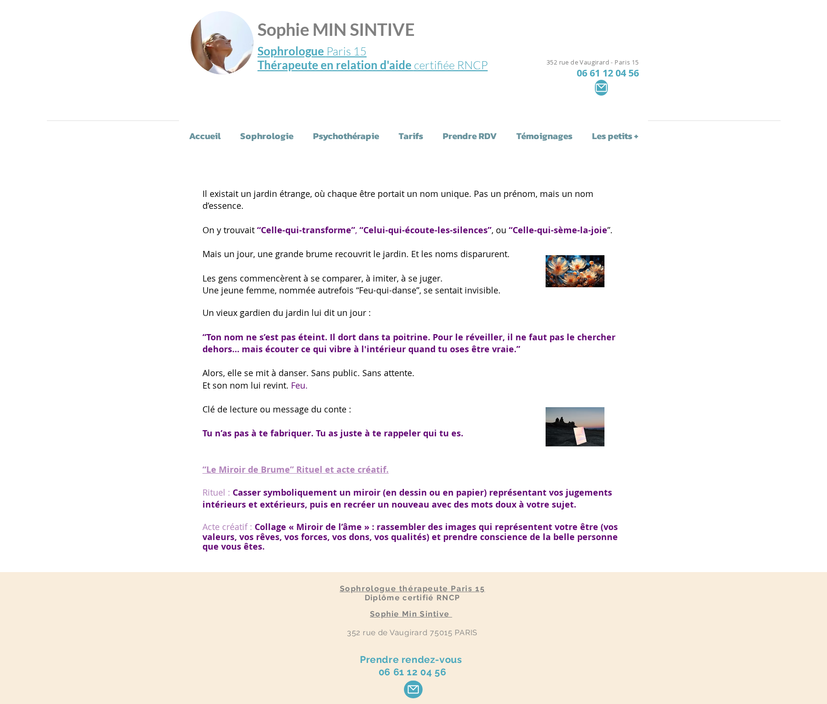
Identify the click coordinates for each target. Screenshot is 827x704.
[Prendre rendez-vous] (413, 689)
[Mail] (601, 88)
